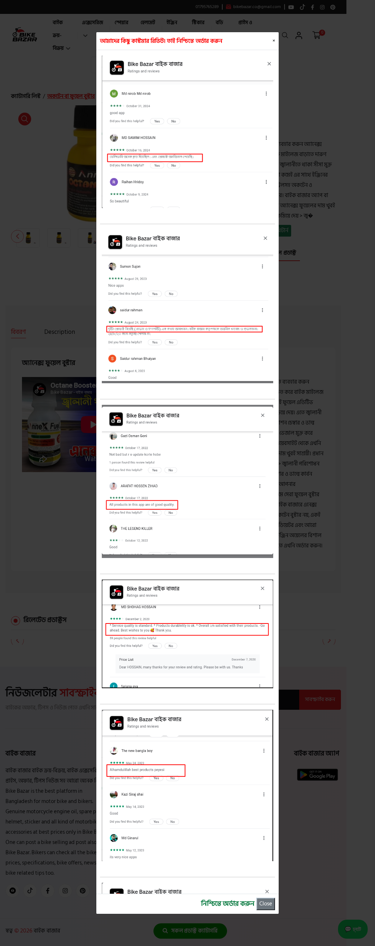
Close (265, 903)
